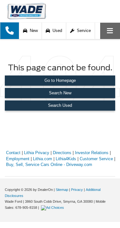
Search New (60, 92)
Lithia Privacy (36, 152)
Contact (13, 152)
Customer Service (96, 158)
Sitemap (62, 190)
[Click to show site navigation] (110, 31)
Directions (62, 152)
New (32, 30)
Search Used (60, 105)
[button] (9, 30)
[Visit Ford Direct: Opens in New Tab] (53, 207)
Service (82, 30)
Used (56, 30)
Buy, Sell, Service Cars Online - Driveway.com (49, 164)
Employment (17, 158)
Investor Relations (91, 152)
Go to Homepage (60, 80)
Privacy (77, 190)
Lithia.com (42, 158)
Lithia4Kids (66, 158)
